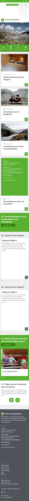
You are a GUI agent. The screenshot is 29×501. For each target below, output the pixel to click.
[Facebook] (26, 1)
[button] (2, 1)
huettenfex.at (9, 497)
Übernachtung (5, 465)
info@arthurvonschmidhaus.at (15, 172)
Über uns (3, 474)
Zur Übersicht (7, 225)
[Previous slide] (24, 280)
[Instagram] (23, 1)
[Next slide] (26, 280)
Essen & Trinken (5, 467)
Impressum (4, 488)
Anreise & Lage (5, 468)
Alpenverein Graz (5, 480)
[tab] (1, 280)
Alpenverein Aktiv (5, 482)
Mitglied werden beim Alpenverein (10, 484)
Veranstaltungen (5, 470)
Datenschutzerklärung (13, 488)
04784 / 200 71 (18, 169)
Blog (2, 472)
